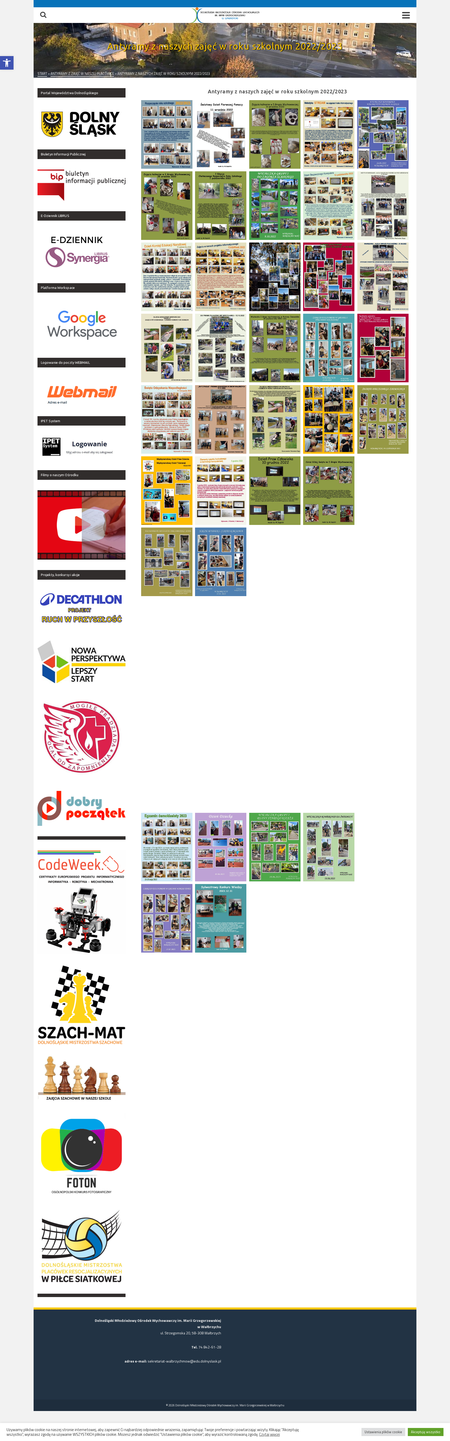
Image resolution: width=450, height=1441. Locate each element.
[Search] (43, 15)
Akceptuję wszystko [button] (425, 1431)
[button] (7, 63)
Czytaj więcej (269, 1434)
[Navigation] (406, 15)
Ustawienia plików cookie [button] (383, 1431)
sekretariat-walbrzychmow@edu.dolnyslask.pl (184, 1361)
